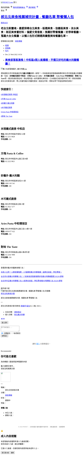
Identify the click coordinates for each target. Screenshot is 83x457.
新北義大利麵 (19, 315)
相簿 (7, 45)
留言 (28, 306)
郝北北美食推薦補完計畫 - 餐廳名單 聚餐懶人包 (37, 17)
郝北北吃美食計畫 (8, 294)
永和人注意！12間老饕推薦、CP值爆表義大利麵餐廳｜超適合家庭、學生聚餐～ (31, 272)
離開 (12, 453)
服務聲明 (62, 427)
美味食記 (17, 312)
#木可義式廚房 (6, 107)
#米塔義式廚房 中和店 (9, 94)
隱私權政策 (53, 427)
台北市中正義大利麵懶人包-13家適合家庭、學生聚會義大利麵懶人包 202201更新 (31, 281)
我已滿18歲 (5, 453)
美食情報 (18, 41)
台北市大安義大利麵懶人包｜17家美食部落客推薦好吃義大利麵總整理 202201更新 (32, 276)
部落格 (7, 48)
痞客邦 (23, 306)
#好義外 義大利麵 (7, 103)
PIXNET (25, 427)
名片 (7, 51)
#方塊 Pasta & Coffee (8, 99)
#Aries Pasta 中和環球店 (9, 112)
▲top (3, 318)
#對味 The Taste (6, 116)
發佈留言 (4, 336)
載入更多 (4, 322)
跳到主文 (4, 23)
